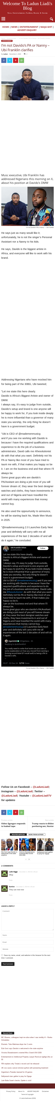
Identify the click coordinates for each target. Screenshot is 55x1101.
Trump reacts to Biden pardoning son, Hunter (43, 824)
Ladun (5, 54)
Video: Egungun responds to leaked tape (13, 824)
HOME (5, 26)
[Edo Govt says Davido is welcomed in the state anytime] (9, 844)
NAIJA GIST (46, 26)
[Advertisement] (27, 119)
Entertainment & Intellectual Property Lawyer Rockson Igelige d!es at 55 (26, 1058)
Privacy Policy (10, 1091)
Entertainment (11, 38)
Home (3, 38)
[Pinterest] (15, 60)
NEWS (14, 26)
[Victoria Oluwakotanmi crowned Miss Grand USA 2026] (27, 844)
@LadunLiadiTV (41, 795)
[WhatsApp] (21, 60)
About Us (21, 1091)
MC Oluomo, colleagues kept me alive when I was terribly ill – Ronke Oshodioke (26, 1038)
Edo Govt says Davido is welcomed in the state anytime (9, 853)
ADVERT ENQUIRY (27, 30)
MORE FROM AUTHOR (36, 834)
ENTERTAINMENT (29, 26)
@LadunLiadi (41, 786)
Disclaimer (45, 1091)
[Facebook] (3, 60)
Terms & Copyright (27, 1094)
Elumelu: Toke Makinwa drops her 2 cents (16, 1044)
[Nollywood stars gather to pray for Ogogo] (45, 844)
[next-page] (29, 859)
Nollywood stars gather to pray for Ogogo (45, 853)
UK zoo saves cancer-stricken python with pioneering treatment (24, 1068)
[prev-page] (26, 859)
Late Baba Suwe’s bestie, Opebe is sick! (16, 1080)
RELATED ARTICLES (18, 834)
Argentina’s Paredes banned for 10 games (16, 1072)
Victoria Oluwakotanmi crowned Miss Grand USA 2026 (27, 853)
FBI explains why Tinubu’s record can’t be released (20, 1064)
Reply (11, 880)
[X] (9, 60)
